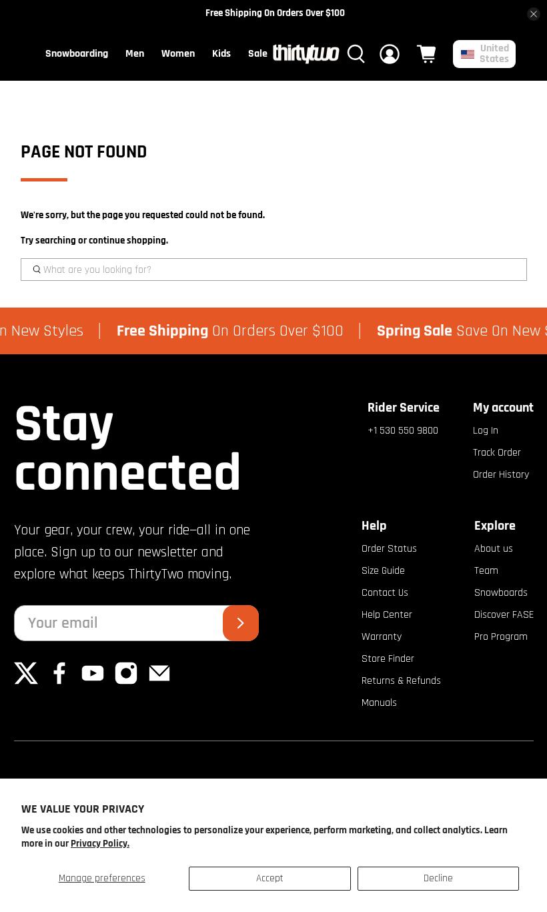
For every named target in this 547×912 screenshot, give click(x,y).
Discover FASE (504, 615)
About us (493, 549)
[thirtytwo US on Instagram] (126, 682)
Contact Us (385, 593)
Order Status (389, 549)
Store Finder (388, 659)
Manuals (379, 703)
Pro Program (501, 637)
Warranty (382, 637)
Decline (438, 878)
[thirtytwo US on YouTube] (93, 682)
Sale (257, 54)
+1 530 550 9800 (403, 431)
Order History (501, 475)
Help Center (387, 615)
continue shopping (127, 240)
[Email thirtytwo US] (159, 682)
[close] (533, 14)
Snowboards (501, 593)
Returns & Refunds (401, 681)
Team (486, 571)
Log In (485, 431)
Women (178, 54)
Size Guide (383, 571)
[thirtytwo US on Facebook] (59, 682)
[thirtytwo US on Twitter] (26, 682)
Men (134, 54)
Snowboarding (76, 54)
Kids (221, 54)
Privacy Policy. (100, 843)
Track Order (497, 453)
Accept (270, 878)
